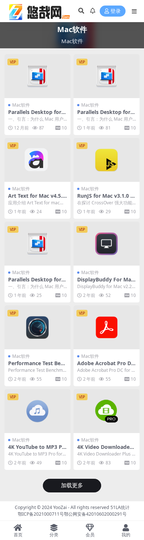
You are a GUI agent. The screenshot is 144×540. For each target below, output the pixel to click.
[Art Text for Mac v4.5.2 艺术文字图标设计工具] (37, 160)
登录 (115, 11)
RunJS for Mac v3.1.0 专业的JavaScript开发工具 (106, 198)
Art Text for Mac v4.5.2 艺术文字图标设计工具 (36, 198)
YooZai (60, 507)
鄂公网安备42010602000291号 (95, 514)
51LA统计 (120, 507)
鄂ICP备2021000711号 (41, 514)
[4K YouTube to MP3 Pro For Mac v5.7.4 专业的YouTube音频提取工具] (37, 411)
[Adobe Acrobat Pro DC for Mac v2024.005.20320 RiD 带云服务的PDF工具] (106, 327)
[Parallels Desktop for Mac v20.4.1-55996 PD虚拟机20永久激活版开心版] (106, 76)
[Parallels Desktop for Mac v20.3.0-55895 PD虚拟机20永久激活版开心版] (37, 244)
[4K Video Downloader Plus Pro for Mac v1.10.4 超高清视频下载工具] (106, 411)
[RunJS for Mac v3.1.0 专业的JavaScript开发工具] (106, 160)
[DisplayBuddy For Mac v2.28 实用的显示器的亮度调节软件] (106, 244)
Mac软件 (21, 105)
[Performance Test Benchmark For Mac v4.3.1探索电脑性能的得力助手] (37, 327)
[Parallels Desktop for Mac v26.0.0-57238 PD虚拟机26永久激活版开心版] (37, 76)
